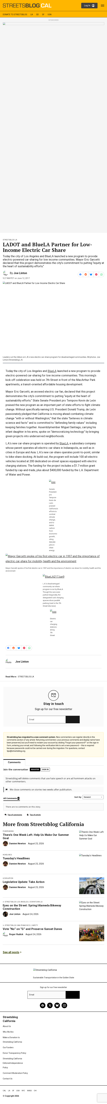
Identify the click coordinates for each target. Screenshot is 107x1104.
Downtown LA (36, 902)
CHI (35, 1091)
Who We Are (8, 1032)
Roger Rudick (16, 934)
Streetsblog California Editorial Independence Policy (13, 1063)
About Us (7, 1026)
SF (43, 14)
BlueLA (52, 371)
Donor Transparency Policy (14, 1053)
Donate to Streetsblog (15, 14)
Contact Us (7, 1079)
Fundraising (8, 831)
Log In (87, 5)
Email (31, 719)
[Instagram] (64, 1005)
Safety (35, 925)
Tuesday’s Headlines (16, 858)
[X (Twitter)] (50, 1005)
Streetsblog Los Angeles (16, 902)
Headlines (7, 855)
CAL (4, 1091)
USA (50, 14)
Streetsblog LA (10, 240)
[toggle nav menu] (102, 5)
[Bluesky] (57, 1005)
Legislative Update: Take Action (23, 882)
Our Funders (8, 1047)
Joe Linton (20, 273)
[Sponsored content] (53, 126)
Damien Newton (17, 843)
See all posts (11, 952)
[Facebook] (42, 1005)
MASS (29, 1091)
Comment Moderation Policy (15, 1073)
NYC (23, 1091)
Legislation (8, 878)
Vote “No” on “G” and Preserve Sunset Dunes (32, 929)
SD (37, 14)
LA (32, 14)
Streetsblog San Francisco (17, 925)
